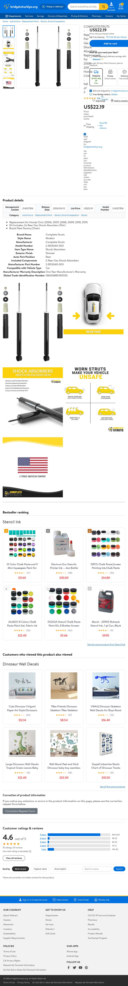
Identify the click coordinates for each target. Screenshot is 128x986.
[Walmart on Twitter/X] (74, 968)
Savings (40, 15)
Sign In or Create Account (35, 899)
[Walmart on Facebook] (68, 968)
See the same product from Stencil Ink (106, 644)
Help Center (62, 899)
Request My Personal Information (19, 965)
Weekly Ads (103, 899)
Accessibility (94, 928)
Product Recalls (95, 933)
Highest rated (40, 868)
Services (29, 15)
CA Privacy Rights (11, 960)
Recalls (91, 924)
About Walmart (10, 915)
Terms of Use (9, 951)
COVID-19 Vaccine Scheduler (102, 915)
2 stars (43, 845)
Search (119, 868)
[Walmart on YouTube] (80, 968)
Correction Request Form (20, 811)
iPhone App (72, 951)
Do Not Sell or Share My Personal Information (24, 969)
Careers (109, 15)
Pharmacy (97, 15)
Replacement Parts (30, 21)
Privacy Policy (10, 955)
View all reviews (14, 858)
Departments (15, 15)
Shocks (84, 215)
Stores (49, 919)
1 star (43, 849)
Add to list (100, 100)
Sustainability (9, 933)
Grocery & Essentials (57, 15)
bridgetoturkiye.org (93, 146)
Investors (7, 928)
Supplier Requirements (14, 937)
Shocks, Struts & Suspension (53, 21)
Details (114, 94)
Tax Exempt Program (97, 937)
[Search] (103, 6)
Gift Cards (50, 933)
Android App (72, 955)
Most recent (20, 868)
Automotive (15, 21)
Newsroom (8, 924)
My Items (121, 15)
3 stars (43, 842)
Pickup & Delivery (79, 15)
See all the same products (112, 786)
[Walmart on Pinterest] (86, 968)
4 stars (43, 838)
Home (5, 21)
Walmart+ (50, 928)
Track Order (83, 899)
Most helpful (60, 868)
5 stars (43, 834)
